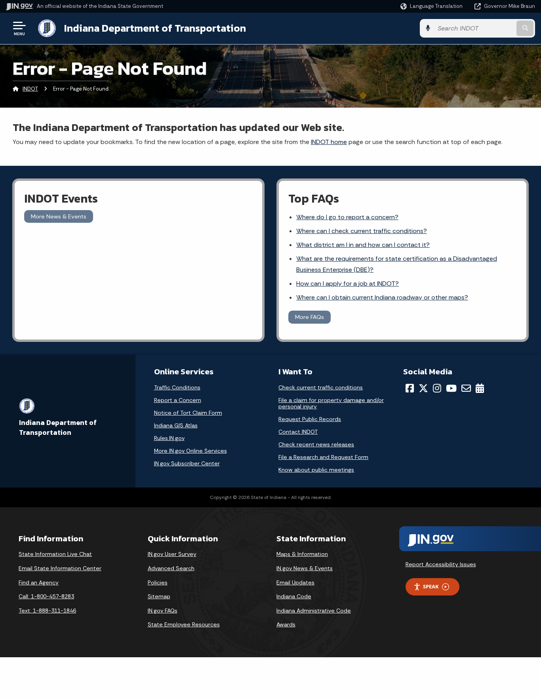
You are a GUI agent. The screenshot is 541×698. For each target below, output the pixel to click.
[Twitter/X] (423, 388)
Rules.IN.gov (169, 438)
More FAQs (309, 317)
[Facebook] (410, 388)
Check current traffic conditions (320, 387)
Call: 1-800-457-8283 (46, 596)
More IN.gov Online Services (190, 450)
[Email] (466, 388)
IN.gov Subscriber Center (187, 463)
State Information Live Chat (55, 554)
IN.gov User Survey (172, 554)
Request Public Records (309, 419)
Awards (285, 624)
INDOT (30, 88)
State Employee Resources (184, 624)
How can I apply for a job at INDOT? (347, 283)
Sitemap (159, 596)
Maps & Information (302, 554)
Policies (158, 582)
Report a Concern (177, 400)
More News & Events (58, 216)
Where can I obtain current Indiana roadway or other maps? (382, 297)
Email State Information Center (60, 568)
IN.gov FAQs (162, 610)
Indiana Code (293, 596)
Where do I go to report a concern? (347, 217)
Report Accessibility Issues (441, 564)
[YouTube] (451, 388)
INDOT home (329, 142)
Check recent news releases (316, 444)
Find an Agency (39, 582)
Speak (431, 586)
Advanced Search (171, 568)
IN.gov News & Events (304, 568)
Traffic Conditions (177, 387)
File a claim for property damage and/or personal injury (331, 403)
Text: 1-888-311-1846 (47, 610)
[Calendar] (480, 388)
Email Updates (295, 582)
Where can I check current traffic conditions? (361, 231)
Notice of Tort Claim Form (188, 412)
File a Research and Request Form (323, 457)
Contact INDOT (298, 431)
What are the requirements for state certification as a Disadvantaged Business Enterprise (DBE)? (396, 263)
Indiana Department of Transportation (155, 28)
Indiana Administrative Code (313, 610)
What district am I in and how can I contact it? (363, 245)
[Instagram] (437, 388)
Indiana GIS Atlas (176, 425)
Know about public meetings (316, 469)
